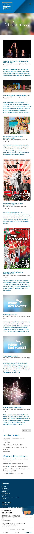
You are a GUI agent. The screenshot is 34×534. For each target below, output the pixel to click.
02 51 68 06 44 (6, 504)
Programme (5, 489)
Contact (4, 498)
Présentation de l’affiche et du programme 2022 (13, 204)
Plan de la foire (6, 493)
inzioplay (5, 463)
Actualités (6, 99)
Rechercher (26, 430)
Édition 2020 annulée (10, 315)
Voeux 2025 (6, 452)
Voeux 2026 (6, 442)
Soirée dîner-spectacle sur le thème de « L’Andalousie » (15, 61)
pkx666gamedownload (10, 469)
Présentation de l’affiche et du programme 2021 (13, 272)
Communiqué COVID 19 (10, 356)
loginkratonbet (7, 459)
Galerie (4, 495)
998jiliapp (6, 473)
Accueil (4, 486)
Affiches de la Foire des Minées (10, 497)
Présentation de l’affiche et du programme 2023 (13, 137)
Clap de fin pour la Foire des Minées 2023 (16, 95)
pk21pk (5, 466)
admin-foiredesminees (12, 64)
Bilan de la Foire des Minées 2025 (12, 445)
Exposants (4, 488)
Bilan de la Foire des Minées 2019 (13, 408)
